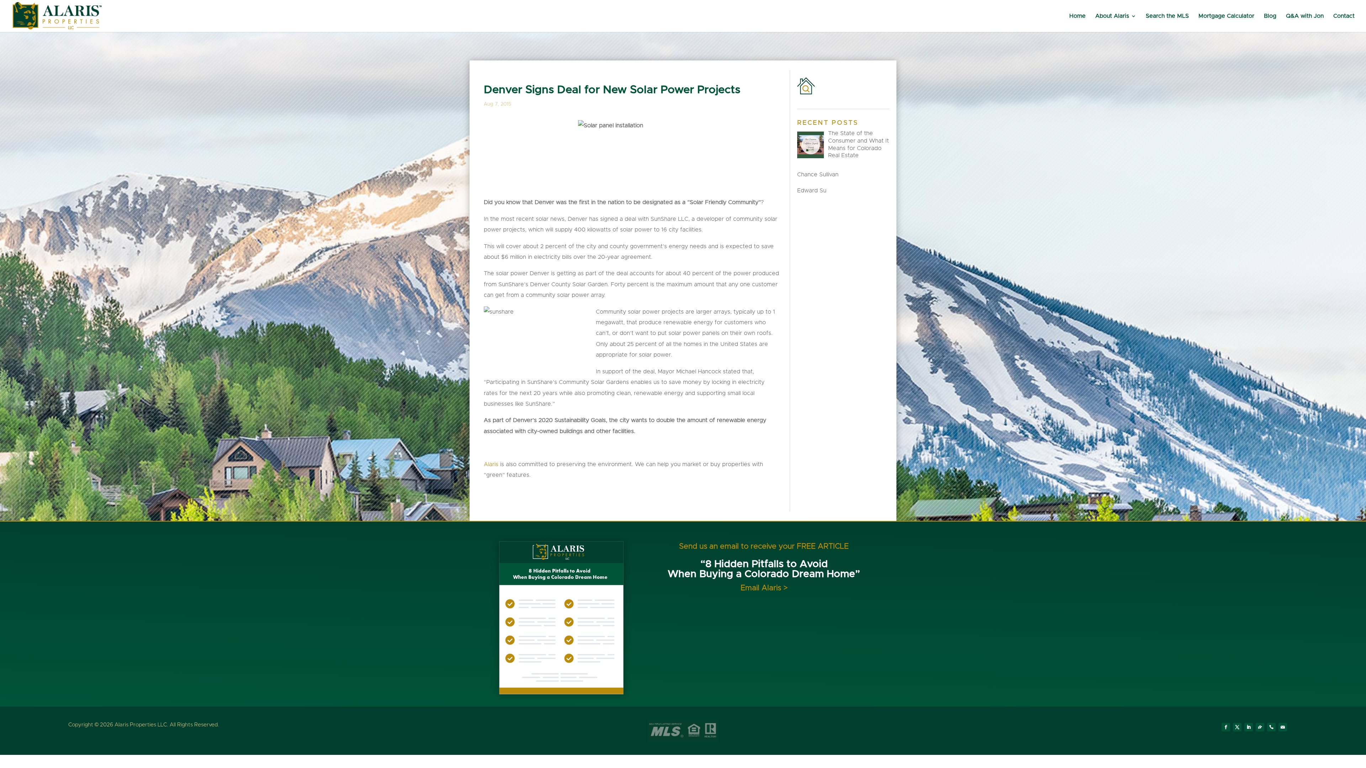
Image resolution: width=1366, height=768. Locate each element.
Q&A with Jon (1305, 16)
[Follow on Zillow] (1260, 727)
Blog (1270, 16)
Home (1077, 16)
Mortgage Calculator (1226, 16)
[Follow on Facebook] (1226, 727)
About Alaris (1112, 16)
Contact (1344, 16)
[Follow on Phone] (1271, 727)
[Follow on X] (1237, 727)
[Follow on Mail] (1282, 727)
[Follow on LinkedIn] (1248, 727)
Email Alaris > (764, 588)
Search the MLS (1167, 16)
